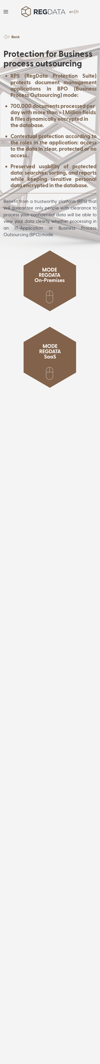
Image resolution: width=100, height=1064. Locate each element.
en (71, 11)
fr (77, 11)
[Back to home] (43, 11)
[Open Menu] (5, 11)
